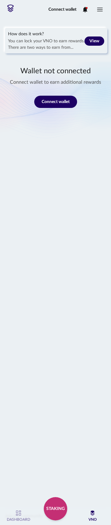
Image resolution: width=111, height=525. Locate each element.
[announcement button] (85, 9)
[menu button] (100, 9)
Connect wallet (62, 9)
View (94, 41)
